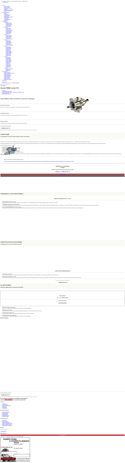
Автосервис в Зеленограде (10, 436)
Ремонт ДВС (4, 420)
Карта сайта (21, 436)
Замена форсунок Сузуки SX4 (49, 161)
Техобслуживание (5, 404)
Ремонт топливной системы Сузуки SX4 (23, 161)
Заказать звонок (62, 174)
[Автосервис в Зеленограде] (0, 3)
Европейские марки (5, 415)
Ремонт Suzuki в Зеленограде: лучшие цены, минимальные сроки (13, 92)
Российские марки (5, 416)
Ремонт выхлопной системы (7, 422)
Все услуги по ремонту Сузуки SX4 (10, 161)
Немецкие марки (5, 414)
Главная (3, 90)
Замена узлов (4, 406)
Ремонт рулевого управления (7, 425)
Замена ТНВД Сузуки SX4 (6, 93)
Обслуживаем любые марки (7, 91)
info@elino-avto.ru (3, 433)
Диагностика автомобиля (6, 405)
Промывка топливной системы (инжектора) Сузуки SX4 (64, 161)
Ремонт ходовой (5, 421)
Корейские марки (5, 412)
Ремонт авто (4, 403)
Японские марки (5, 413)
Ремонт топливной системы (7, 423)
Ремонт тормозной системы (7, 424)
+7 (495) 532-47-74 (24, 1)
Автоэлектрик (4, 408)
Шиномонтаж (4, 407)
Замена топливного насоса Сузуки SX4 (37, 161)
